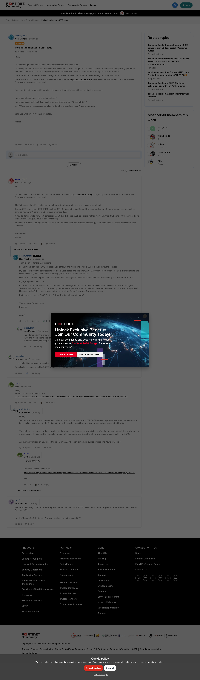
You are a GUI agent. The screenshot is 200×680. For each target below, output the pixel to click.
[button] (100, 674)
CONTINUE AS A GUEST (89, 354)
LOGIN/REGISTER (65, 354)
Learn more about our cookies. (150, 662)
